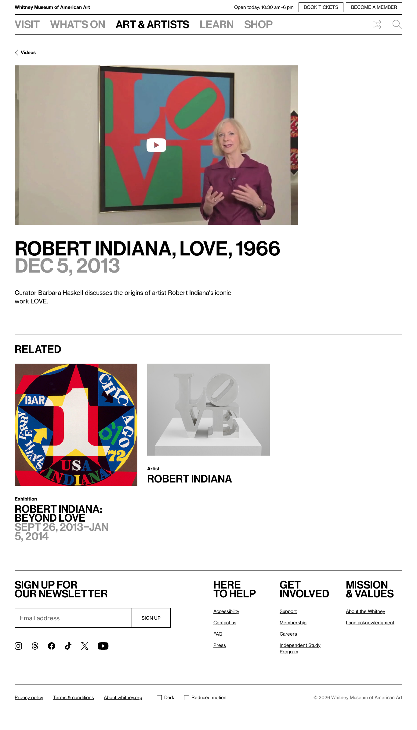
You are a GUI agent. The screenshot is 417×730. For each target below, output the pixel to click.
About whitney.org (123, 697)
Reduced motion (209, 697)
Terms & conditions (73, 697)
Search (394, 24)
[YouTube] (103, 646)
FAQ (217, 633)
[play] (156, 145)
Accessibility (226, 611)
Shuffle (377, 24)
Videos (28, 52)
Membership (293, 622)
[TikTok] (68, 646)
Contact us (224, 622)
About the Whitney (365, 611)
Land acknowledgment (370, 622)
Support (288, 611)
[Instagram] (18, 646)
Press (219, 645)
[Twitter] (84, 646)
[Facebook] (51, 646)
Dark (169, 697)
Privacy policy (29, 697)
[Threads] (35, 646)
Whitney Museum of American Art (52, 7)
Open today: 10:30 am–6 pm (264, 7)
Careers (288, 633)
